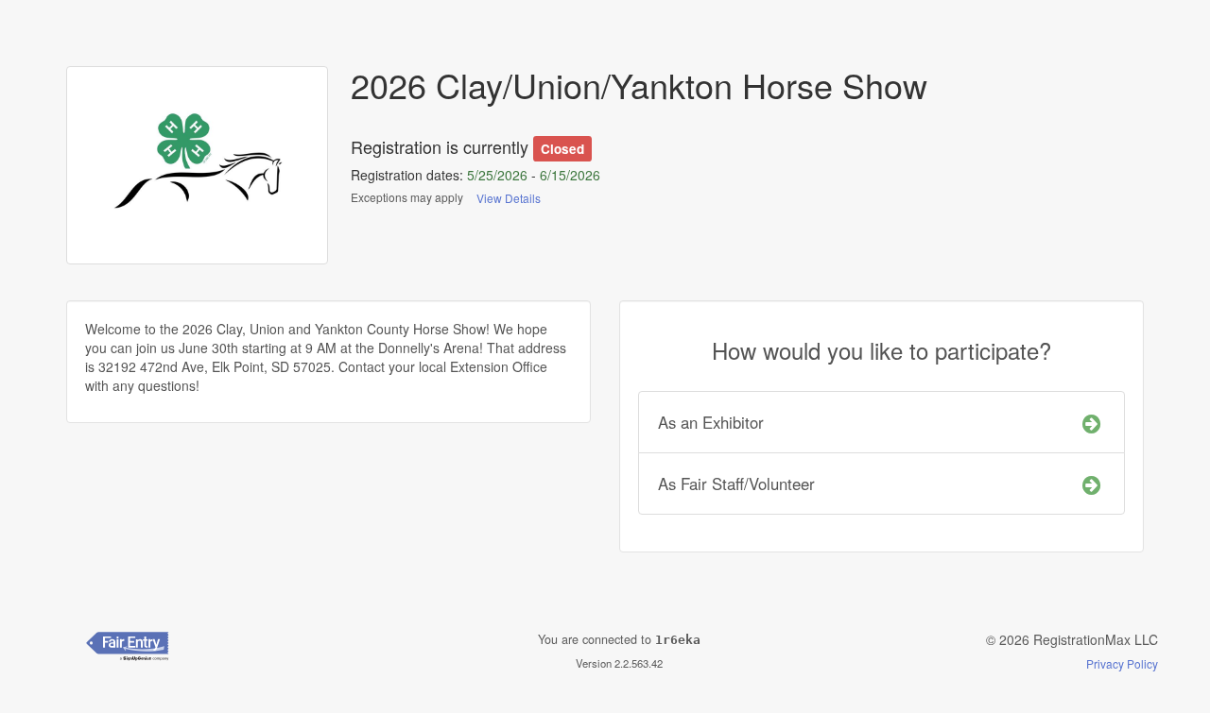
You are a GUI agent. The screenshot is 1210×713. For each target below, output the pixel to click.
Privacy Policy (1122, 663)
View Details (508, 198)
